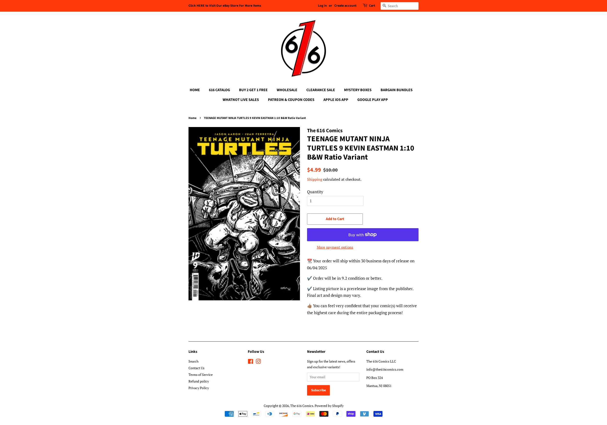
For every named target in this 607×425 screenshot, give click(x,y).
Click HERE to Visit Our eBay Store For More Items (225, 5)
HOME (195, 90)
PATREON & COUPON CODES (291, 99)
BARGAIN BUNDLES (397, 90)
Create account (345, 5)
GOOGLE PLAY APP (372, 99)
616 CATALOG (219, 90)
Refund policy (199, 381)
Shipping (314, 179)
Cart (372, 5)
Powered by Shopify (329, 405)
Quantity (315, 191)
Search (193, 361)
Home (193, 118)
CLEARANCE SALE (320, 90)
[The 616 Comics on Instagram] (258, 362)
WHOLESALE (287, 90)
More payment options (335, 247)
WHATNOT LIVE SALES (241, 99)
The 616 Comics (301, 405)
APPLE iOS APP (335, 99)
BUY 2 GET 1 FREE (253, 90)
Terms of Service (201, 374)
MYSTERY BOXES (358, 90)
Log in (322, 5)
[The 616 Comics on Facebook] (250, 362)
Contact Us (196, 368)
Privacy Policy (199, 388)
